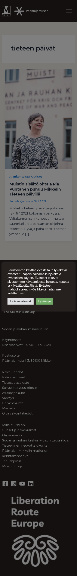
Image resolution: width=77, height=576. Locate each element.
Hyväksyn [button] (44, 301)
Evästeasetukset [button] (20, 301)
